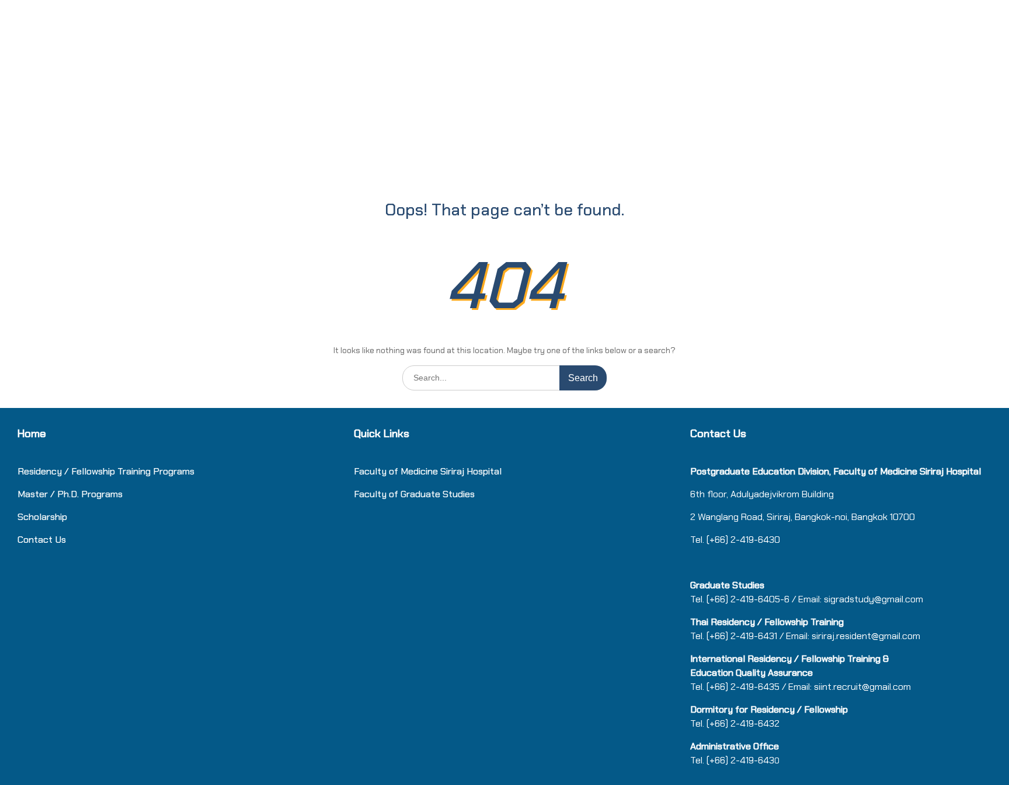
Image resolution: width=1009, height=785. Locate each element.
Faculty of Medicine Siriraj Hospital (428, 471)
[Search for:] (504, 377)
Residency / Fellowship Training (84, 471)
